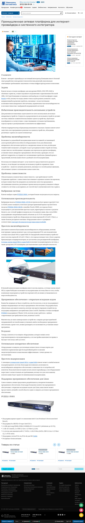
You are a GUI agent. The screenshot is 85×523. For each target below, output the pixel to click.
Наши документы (50, 492)
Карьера (48, 490)
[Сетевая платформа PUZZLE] (30, 71)
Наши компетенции (51, 487)
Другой (42, 2)
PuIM (35, 436)
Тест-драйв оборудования (65, 485)
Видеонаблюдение (5, 498)
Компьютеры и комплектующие (8, 489)
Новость (69, 46)
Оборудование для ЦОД (6, 492)
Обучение (69, 7)
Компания (27, 7)
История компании (51, 489)
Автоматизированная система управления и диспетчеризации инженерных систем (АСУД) (74, 51)
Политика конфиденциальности (29, 509)
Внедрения (77, 490)
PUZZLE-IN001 (22, 194)
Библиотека (42, 7)
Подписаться (79, 469)
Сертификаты (78, 494)
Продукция (5, 7)
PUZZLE (4, 313)
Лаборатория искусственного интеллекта (33, 487)
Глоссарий (77, 500)
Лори (14, 517)
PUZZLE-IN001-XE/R (15, 207)
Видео (76, 496)
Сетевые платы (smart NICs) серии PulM (15, 242)
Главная (3, 16)
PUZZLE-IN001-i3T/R (22, 202)
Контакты (61, 7)
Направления (52, 7)
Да (38, 2)
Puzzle (3, 98)
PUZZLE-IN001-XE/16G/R (73, 452)
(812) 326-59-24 (26, 4)
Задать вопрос (8, 469)
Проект (68, 55)
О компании (49, 485)
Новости (77, 485)
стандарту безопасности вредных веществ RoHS (28, 222)
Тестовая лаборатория (29, 489)
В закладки (12, 460)
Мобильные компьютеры (7, 494)
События (77, 489)
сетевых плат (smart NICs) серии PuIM (23, 362)
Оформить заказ (78, 521)
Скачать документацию (64, 490)
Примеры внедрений (17, 16)
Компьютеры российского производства (10, 485)
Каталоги (77, 492)
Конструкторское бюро (29, 485)
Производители (27, 490)
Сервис (34, 7)
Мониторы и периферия (6, 496)
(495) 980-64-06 (36, 514)
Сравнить (5, 460)
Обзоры (77, 487)
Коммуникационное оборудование (9, 487)
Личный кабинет (71, 13)
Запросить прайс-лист (64, 487)
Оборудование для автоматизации (9, 490)
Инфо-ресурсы (78, 498)
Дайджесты (77, 504)
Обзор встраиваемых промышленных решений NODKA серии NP (73, 60)
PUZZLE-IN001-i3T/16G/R (17, 452)
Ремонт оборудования (64, 489)
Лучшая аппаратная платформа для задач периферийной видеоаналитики (72, 42)
